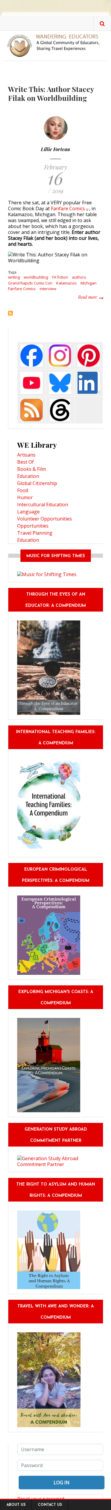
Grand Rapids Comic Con (30, 283)
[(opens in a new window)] (31, 355)
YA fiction (60, 277)
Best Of (25, 462)
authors (79, 277)
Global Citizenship (37, 483)
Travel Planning (34, 533)
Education (28, 476)
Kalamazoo (66, 283)
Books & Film (31, 469)
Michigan (88, 283)
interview (48, 288)
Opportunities (33, 526)
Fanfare (68, 208)
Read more (90, 297)
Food (22, 490)
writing (14, 277)
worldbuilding (36, 277)
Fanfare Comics (22, 288)
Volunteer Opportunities (44, 518)
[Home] (55, 45)
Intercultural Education (42, 504)
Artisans (26, 455)
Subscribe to (10, 313)
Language (28, 511)
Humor (25, 497)
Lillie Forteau (55, 149)
